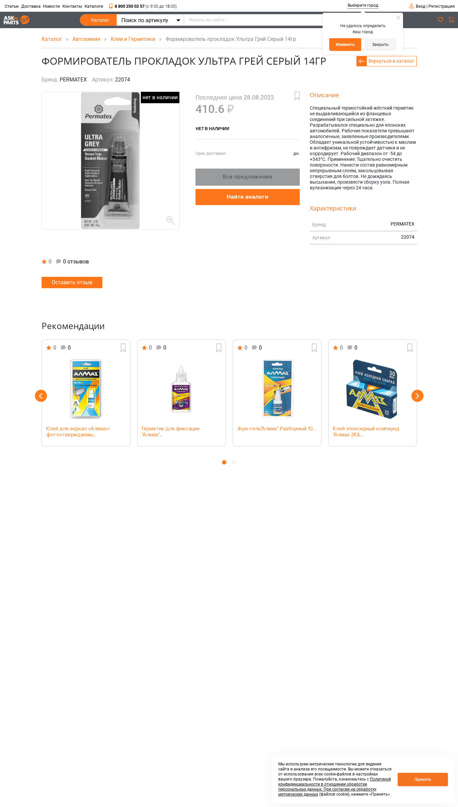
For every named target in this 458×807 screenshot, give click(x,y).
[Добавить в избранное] (297, 95)
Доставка (31, 6)
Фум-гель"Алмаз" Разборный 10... (276, 429)
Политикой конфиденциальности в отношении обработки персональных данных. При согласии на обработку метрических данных (334, 787)
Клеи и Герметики (134, 39)
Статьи (12, 6)
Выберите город (363, 5)
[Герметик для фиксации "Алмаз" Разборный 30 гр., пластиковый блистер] (181, 389)
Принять (422, 779)
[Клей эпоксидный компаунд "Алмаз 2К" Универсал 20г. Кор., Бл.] (372, 389)
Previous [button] (41, 396)
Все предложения (247, 176)
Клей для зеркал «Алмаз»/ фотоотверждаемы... (78, 432)
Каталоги (93, 6)
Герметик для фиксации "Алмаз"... (170, 432)
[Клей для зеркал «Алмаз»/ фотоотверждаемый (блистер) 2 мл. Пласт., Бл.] (86, 389)
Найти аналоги (247, 196)
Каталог (100, 20)
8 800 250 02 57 (146, 6)
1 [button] (224, 462)
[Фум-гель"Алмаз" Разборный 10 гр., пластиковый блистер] (277, 389)
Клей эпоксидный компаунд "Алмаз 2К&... (366, 432)
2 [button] (234, 462)
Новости (51, 6)
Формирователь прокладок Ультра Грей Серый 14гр (229, 39)
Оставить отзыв (72, 282)
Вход (420, 6)
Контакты (72, 6)
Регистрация (441, 6)
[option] (86, 392)
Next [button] (417, 396)
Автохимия (87, 39)
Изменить (345, 44)
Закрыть (380, 44)
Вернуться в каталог (391, 61)
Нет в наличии (212, 128)
